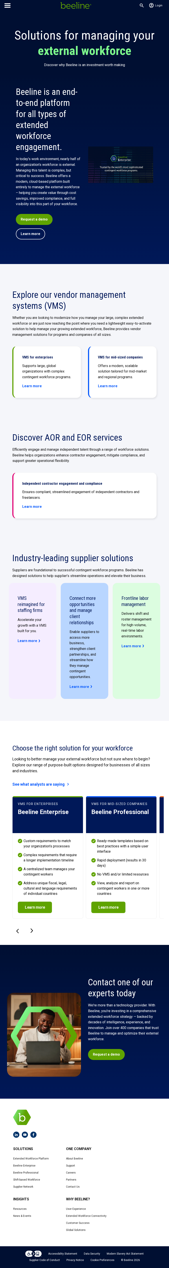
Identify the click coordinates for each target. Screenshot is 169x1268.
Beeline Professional (26, 1172)
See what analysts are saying (41, 784)
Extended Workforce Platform (31, 1158)
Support (70, 1165)
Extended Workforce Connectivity (86, 1215)
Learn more (30, 234)
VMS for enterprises (37, 357)
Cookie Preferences (102, 1260)
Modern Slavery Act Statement (125, 1253)
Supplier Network (23, 1186)
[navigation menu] (7, 5)
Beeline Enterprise (24, 1165)
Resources (20, 1208)
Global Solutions (76, 1230)
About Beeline (74, 1158)
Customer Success (78, 1223)
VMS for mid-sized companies (120, 357)
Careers (71, 1172)
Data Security (92, 1253)
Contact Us (73, 1186)
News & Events (22, 1215)
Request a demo (34, 219)
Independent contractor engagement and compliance (62, 483)
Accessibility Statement (62, 1253)
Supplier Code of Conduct (44, 1260)
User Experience (76, 1208)
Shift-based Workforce (26, 1179)
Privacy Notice (75, 1260)
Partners (71, 1179)
